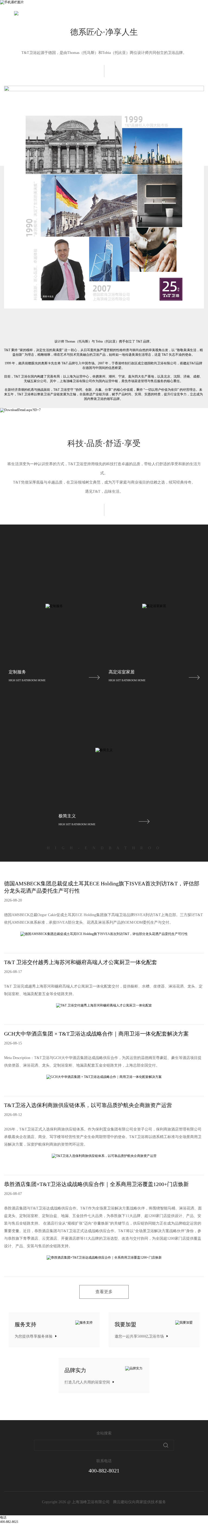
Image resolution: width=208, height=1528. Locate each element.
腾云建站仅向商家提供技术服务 (139, 1502)
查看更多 (104, 1291)
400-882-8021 (104, 1471)
